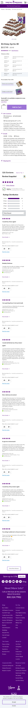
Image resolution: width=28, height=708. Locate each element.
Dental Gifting (19, 678)
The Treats (5, 641)
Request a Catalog (20, 617)
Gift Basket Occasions (7, 610)
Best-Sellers (5, 607)
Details (14, 705)
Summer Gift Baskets (7, 620)
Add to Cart (16, 107)
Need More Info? (14, 588)
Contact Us (18, 654)
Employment (19, 651)
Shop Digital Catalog (21, 612)
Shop (3, 605)
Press (17, 649)
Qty (4, 104)
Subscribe (22, 576)
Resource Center (20, 663)
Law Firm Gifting (20, 680)
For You (18, 605)
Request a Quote (6, 670)
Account (18, 610)
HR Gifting (18, 675)
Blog (24, 581)
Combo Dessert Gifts (7, 615)
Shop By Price (5, 632)
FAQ (17, 625)
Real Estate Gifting (20, 673)
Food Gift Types (6, 612)
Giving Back (18, 646)
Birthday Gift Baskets (7, 617)
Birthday (8, 9)
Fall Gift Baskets (6, 627)
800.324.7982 (14, 597)
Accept (14, 702)
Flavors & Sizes (5, 644)
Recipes (4, 654)
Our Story (18, 644)
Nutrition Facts (6, 651)
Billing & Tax (19, 622)
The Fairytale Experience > (14, 6)
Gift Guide (18, 665)
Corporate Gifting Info (7, 665)
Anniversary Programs (21, 670)
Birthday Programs (20, 668)
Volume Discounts (6, 668)
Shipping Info (19, 615)
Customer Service (20, 607)
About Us (18, 641)
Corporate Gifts (7, 663)
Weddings (4, 630)
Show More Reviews (14, 568)
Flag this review (5, 251)
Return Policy (19, 620)
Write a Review (10, 185)
